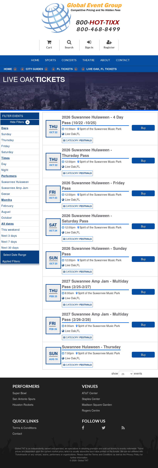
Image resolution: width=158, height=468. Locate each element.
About (105, 60)
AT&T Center (90, 393)
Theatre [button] (88, 60)
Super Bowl (19, 393)
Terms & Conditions (24, 428)
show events (127, 373)
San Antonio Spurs (24, 399)
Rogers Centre (91, 410)
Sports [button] (50, 60)
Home (35, 60)
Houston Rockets (23, 405)
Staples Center (91, 399)
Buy (143, 128)
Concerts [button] (69, 60)
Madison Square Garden (97, 405)
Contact (123, 60)
